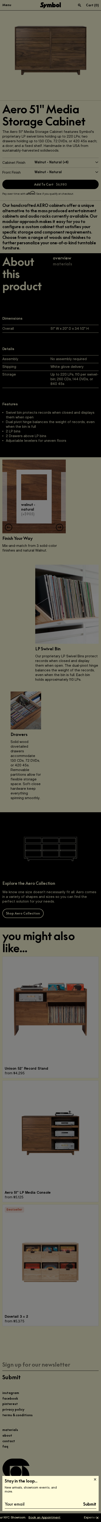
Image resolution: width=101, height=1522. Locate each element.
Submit (89, 1504)
